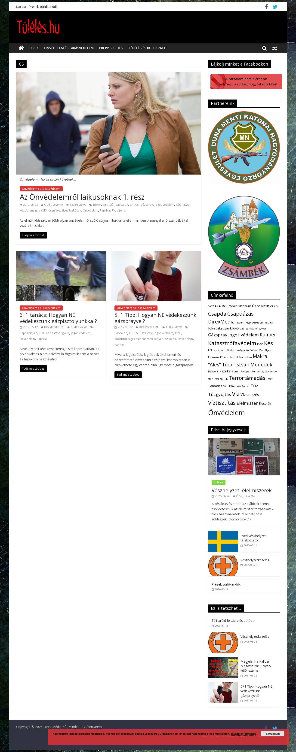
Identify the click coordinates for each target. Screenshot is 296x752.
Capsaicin (121, 205)
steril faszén (215, 379)
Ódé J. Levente (53, 205)
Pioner (235, 371)
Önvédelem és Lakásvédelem (69, 48)
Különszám (227, 357)
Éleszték (265, 403)
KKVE (185, 205)
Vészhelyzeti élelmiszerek (242, 490)
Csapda (217, 313)
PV (113, 210)
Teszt (269, 379)
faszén (240, 322)
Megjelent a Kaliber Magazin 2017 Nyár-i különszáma (255, 666)
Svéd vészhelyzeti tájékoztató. (253, 538)
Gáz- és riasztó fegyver (54, 333)
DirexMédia (221, 321)
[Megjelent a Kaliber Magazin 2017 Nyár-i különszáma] (224, 659)
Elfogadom (273, 733)
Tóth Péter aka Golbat (236, 386)
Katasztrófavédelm (232, 343)
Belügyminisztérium (236, 306)
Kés (178, 205)
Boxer (97, 205)
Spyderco (271, 371)
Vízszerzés (249, 394)
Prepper (245, 371)
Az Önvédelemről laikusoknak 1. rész (82, 197)
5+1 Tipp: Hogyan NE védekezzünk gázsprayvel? (155, 317)
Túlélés (218, 482)
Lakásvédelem (243, 357)
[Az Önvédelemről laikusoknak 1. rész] (108, 74)
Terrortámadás (247, 377)
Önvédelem (90, 210)
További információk (243, 733)
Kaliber (268, 334)
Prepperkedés (111, 48)
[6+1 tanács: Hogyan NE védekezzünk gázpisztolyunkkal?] (61, 254)
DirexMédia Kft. (54, 327)
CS (137, 205)
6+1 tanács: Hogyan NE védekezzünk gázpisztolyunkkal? (58, 317)
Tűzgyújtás (219, 394)
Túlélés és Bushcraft (147, 48)
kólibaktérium (216, 350)
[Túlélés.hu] (21, 48)
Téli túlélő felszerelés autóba (233, 620)
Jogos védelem (164, 205)
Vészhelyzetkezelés (254, 560)
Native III (213, 371)
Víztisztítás (222, 402)
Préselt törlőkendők (43, 6)
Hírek (34, 48)
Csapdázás (240, 313)
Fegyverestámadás (258, 322)
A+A (218, 306)
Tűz (254, 386)
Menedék (261, 364)
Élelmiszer (247, 403)
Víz (236, 394)
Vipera (121, 210)
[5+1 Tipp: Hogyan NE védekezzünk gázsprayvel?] (156, 254)
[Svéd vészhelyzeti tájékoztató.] (223, 534)
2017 (211, 306)
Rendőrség (258, 371)
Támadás (215, 386)
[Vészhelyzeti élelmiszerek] (244, 440)
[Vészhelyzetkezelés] (223, 558)
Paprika (105, 210)
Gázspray (146, 205)
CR (131, 205)
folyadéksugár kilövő (223, 328)
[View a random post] (275, 48)
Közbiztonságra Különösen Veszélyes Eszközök (50, 210)
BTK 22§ (108, 205)
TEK (226, 379)
